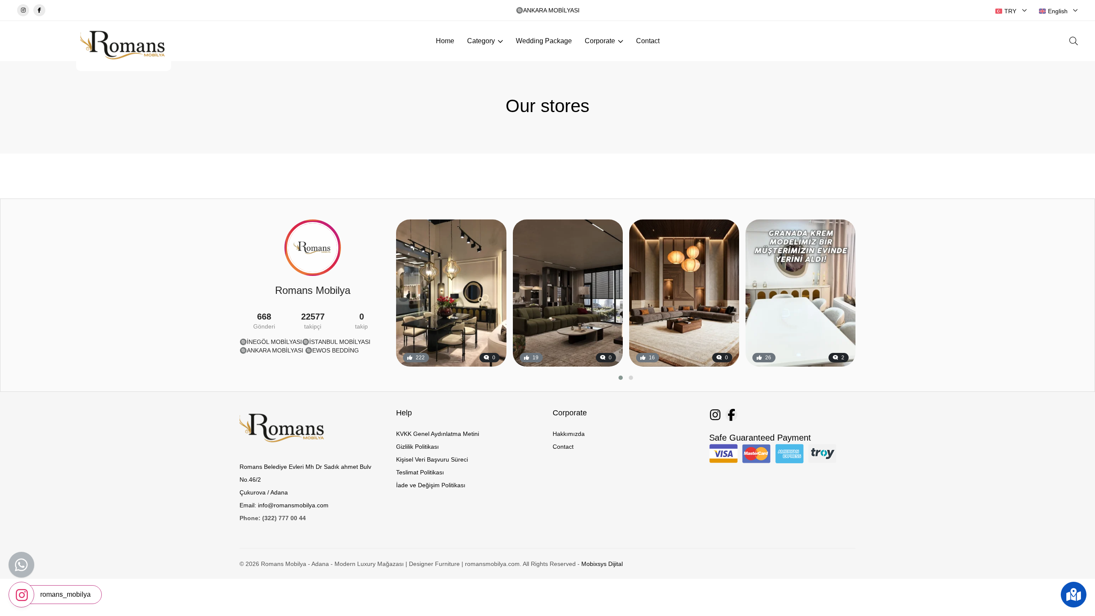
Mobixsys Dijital (602, 563)
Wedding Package (544, 40)
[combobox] (1011, 11)
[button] (621, 377)
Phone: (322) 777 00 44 (273, 518)
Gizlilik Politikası (417, 446)
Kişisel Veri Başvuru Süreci (432, 459)
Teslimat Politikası (420, 472)
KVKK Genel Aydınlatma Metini (437, 433)
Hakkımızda (569, 433)
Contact (648, 40)
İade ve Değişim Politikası (430, 485)
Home (445, 40)
